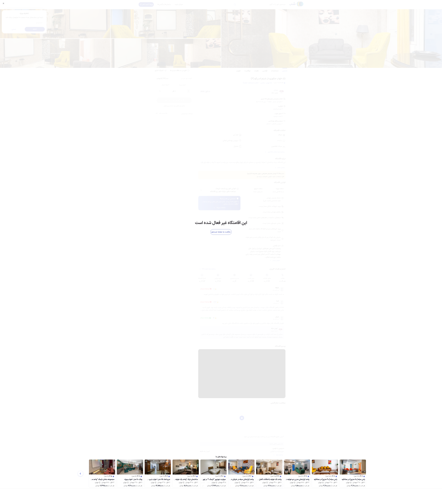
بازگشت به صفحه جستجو (221, 232)
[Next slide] (80, 473)
